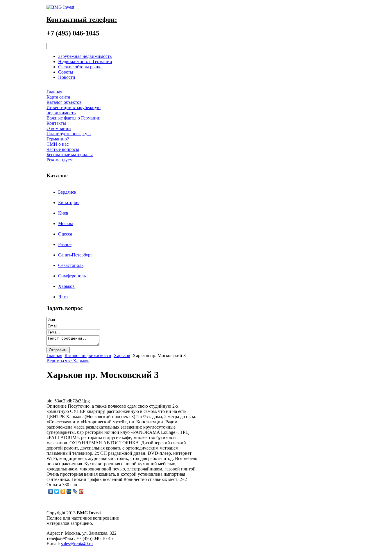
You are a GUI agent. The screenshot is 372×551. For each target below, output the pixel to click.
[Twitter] (57, 491)
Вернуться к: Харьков (68, 360)
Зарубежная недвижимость (85, 56)
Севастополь (70, 265)
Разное (64, 244)
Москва (65, 223)
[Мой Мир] (69, 491)
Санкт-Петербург (75, 254)
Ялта (63, 296)
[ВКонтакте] (51, 491)
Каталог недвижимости (88, 355)
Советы (65, 71)
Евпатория (68, 202)
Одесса (65, 233)
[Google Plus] (81, 491)
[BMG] (60, 7)
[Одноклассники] (63, 491)
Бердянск (67, 192)
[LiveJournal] (75, 491)
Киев (63, 213)
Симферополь (72, 275)
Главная (54, 355)
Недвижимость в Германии (85, 61)
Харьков (66, 286)
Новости (66, 77)
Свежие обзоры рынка (80, 66)
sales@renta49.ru (77, 543)
